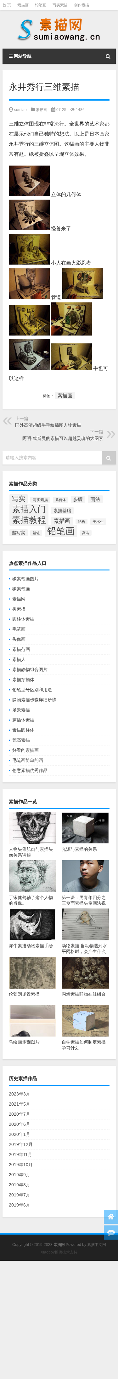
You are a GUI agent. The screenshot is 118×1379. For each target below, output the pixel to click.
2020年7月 (19, 1114)
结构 (81, 521)
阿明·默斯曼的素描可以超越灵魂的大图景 (62, 438)
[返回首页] (111, 1217)
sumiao (20, 110)
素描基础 (62, 510)
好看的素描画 (25, 750)
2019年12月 (21, 1144)
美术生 (98, 521)
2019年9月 (19, 1174)
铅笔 (36, 533)
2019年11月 (20, 1154)
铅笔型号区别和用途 (32, 689)
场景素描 (21, 709)
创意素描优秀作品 (30, 770)
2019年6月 (19, 1204)
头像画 (18, 639)
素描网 (18, 598)
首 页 (7, 5)
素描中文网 (96, 1244)
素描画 (23, 5)
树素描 (18, 608)
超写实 (18, 532)
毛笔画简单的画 (27, 760)
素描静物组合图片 (30, 669)
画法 (95, 499)
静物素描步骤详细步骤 (34, 699)
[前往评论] (111, 1232)
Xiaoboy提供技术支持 (59, 1252)
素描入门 (29, 509)
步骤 (78, 499)
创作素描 (81, 5)
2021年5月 (19, 1104)
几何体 (60, 500)
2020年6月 (19, 1124)
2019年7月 (19, 1194)
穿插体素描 (23, 719)
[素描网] (59, 29)
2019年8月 (19, 1184)
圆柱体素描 (23, 619)
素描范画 (21, 649)
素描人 (18, 659)
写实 (18, 499)
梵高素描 (21, 740)
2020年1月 (19, 1134)
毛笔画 (18, 629)
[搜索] (108, 56)
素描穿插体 (23, 679)
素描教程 (29, 520)
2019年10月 (21, 1164)
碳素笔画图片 (25, 578)
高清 (85, 533)
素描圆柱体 (23, 730)
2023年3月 (19, 1093)
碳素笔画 (21, 588)
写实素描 (60, 5)
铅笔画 (40, 5)
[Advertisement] (59, 1320)
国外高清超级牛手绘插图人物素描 (48, 425)
